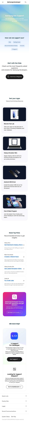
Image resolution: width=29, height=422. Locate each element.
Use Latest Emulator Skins (13, 269)
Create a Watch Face (11, 257)
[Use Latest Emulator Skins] (24, 269)
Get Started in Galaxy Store (13, 245)
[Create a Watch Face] (24, 257)
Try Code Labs (9, 280)
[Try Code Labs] (24, 280)
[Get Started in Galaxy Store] (24, 245)
